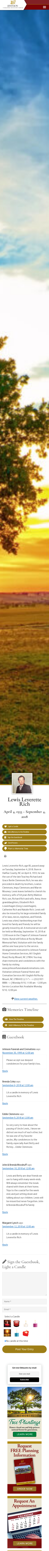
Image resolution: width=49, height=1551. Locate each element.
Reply (5, 1070)
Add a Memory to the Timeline (18, 832)
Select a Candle (12, 1316)
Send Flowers (13, 843)
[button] (44, 7)
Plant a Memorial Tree (18, 848)
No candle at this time (17, 1340)
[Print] (5, 856)
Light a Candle (13, 826)
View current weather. (26, 998)
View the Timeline (16, 1019)
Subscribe (24, 1380)
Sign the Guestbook (14, 837)
